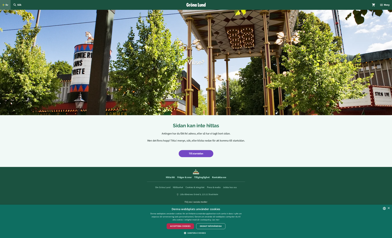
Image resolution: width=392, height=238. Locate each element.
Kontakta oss (219, 177)
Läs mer (215, 219)
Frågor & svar (184, 177)
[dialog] (196, 221)
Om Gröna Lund (162, 187)
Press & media (214, 187)
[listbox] (384, 208)
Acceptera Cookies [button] (180, 226)
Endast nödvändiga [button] (211, 226)
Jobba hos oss (230, 187)
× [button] (388, 208)
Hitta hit (170, 177)
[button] (196, 232)
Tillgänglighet (202, 177)
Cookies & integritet (195, 187)
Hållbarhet (178, 187)
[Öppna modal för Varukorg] (373, 5)
